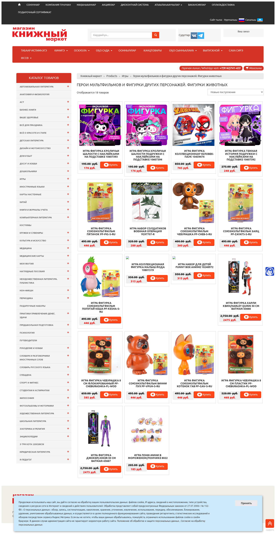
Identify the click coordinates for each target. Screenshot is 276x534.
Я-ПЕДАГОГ (44, 459)
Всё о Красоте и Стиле (44, 132)
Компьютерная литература (44, 217)
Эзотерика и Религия (44, 428)
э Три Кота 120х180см (32, 444)
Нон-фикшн (44, 290)
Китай (44, 202)
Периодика (44, 298)
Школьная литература (44, 421)
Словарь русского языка (44, 367)
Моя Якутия (44, 263)
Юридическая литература (44, 451)
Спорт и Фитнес (44, 382)
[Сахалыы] (260, 21)
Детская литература (44, 140)
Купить (113, 164)
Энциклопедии (44, 436)
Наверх (270, 530)
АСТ (44, 102)
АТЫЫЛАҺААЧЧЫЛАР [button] (167, 4)
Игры (44, 179)
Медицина (44, 248)
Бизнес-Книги (44, 109)
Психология (44, 332)
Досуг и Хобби (44, 163)
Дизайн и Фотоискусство (44, 148)
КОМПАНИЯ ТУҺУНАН (58, 4)
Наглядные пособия (44, 271)
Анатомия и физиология (34, 94)
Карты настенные (44, 194)
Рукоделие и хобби (44, 348)
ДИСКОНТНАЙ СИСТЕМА (135, 4)
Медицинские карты (44, 256)
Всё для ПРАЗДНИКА (44, 125)
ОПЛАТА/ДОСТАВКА (223, 4)
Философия (44, 398)
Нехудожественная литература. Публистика (44, 280)
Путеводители (28, 340)
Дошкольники (44, 171)
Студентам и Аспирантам (44, 390)
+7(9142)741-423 (229, 68)
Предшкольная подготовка (44, 325)
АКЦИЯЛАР (108, 4)
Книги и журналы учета (44, 209)
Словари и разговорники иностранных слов (44, 357)
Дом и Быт (44, 155)
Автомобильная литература (44, 86)
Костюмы (25, 225)
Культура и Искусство (44, 240)
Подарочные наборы (32, 306)
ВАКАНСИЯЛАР (197, 4)
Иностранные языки (44, 186)
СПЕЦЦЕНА (44, 375)
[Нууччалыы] (241, 21)
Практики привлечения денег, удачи (44, 315)
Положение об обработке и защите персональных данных (148, 521)
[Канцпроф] (269, 271)
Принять (246, 503)
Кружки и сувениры (44, 232)
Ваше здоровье (44, 117)
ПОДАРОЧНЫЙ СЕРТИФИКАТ (34, 12)
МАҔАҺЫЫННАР (86, 4)
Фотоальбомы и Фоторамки (44, 405)
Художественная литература (44, 413)
